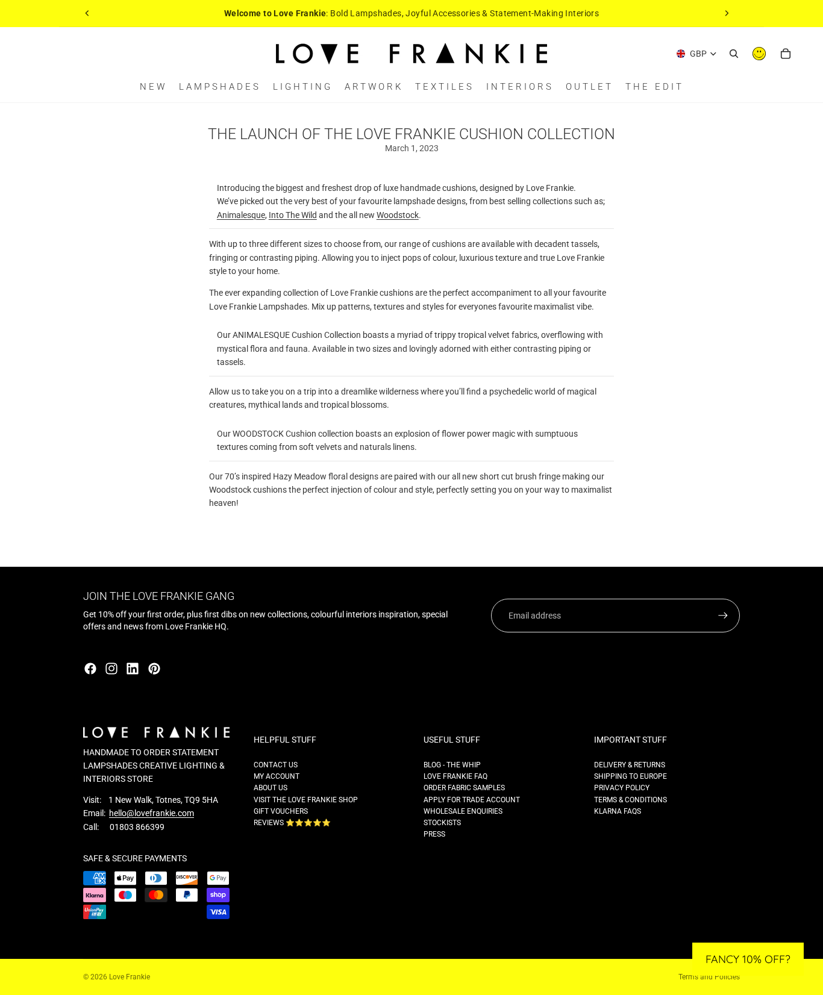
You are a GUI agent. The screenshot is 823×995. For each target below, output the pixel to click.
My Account (276, 776)
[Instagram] (111, 668)
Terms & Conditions (630, 800)
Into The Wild (293, 215)
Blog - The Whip (452, 765)
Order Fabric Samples (464, 788)
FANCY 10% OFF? (748, 959)
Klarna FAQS (617, 811)
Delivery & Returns (629, 765)
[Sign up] (723, 615)
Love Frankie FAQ (455, 776)
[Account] (759, 53)
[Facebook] (90, 668)
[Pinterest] (154, 668)
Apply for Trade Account (472, 800)
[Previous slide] (87, 13)
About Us (270, 788)
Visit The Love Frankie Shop (306, 800)
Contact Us (276, 765)
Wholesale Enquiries (463, 811)
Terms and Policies (709, 977)
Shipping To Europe (630, 776)
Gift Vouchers (281, 811)
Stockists (442, 823)
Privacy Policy (621, 788)
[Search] (734, 53)
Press (434, 834)
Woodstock (398, 215)
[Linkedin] (132, 668)
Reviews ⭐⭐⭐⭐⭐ (292, 823)
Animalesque (241, 215)
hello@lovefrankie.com (151, 813)
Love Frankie (129, 977)
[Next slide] (726, 13)
